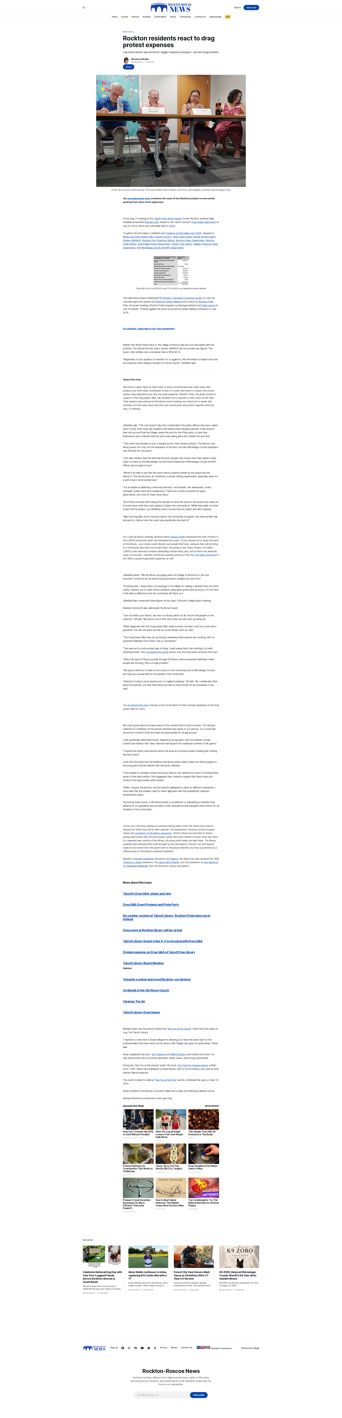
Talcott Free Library (182, 244)
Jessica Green (177, 536)
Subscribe (251, 7)
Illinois (174, 1347)
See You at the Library (179, 1028)
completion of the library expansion (153, 833)
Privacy (163, 1347)
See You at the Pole (165, 1080)
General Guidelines (144, 858)
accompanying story (138, 198)
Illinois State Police (182, 237)
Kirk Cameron (159, 1054)
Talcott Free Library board (167, 218)
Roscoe (135, 16)
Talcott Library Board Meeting (143, 963)
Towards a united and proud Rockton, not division (157, 979)
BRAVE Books (178, 1054)
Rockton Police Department (190, 240)
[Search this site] (84, 7)
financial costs (152, 222)
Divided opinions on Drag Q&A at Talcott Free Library (159, 952)
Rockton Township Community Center (182, 298)
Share (128, 67)
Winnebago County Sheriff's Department (162, 247)
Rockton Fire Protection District (158, 240)
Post (228, 16)
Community (185, 16)
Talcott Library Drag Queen (141, 1012)
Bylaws (174, 858)
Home (115, 16)
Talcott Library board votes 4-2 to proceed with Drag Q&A (163, 941)
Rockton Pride (206, 301)
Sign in (237, 7)
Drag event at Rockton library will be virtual (152, 930)
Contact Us (200, 16)
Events (124, 16)
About (173, 16)
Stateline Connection (221, 1348)
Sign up (114, 1347)
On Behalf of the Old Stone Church (146, 990)
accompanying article (157, 652)
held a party (209, 305)
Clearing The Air (134, 1001)
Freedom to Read (132, 862)
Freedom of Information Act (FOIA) (184, 233)
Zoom (172, 226)
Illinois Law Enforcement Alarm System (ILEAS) (147, 237)
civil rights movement (205, 555)
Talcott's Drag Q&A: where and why (147, 893)
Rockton (147, 16)
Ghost (256, 1348)
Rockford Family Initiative (168, 301)
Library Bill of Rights (168, 862)
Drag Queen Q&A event (203, 222)
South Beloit (160, 16)
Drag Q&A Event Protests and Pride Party (151, 904)
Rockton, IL (128, 32)
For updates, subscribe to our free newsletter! (149, 328)
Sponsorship (215, 16)
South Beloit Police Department (154, 244)
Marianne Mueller (140, 59)
